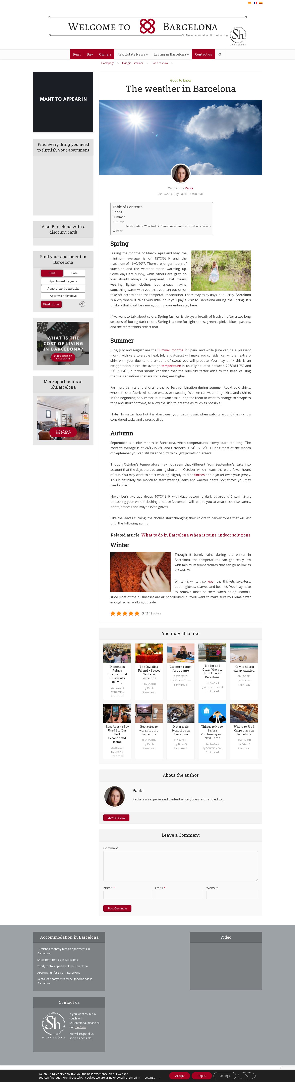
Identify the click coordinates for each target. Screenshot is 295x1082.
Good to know (180, 80)
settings (150, 1077)
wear (211, 581)
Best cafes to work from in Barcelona (149, 730)
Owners (105, 54)
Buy (90, 54)
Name (109, 888)
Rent (77, 54)
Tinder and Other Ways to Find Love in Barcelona (212, 671)
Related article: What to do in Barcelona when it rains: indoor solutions (168, 226)
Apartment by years (63, 281)
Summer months (170, 350)
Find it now (51, 304)
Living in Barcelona (170, 54)
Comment (110, 848)
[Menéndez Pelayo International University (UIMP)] (117, 653)
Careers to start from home (180, 668)
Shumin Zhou (182, 680)
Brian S (119, 752)
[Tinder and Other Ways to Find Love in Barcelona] (212, 652)
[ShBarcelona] (147, 27)
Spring (117, 212)
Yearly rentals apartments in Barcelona (62, 966)
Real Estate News (131, 54)
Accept (179, 1076)
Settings (225, 1076)
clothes (199, 475)
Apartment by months (63, 288)
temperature (171, 366)
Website (212, 888)
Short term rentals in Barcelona (57, 960)
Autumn (118, 222)
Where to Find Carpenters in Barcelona (244, 730)
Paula (189, 188)
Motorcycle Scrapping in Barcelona (180, 730)
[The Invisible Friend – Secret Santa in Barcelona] (149, 653)
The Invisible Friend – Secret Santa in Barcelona (149, 672)
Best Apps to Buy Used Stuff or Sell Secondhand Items (117, 734)
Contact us (203, 54)
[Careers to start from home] (180, 653)
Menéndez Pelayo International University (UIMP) (117, 674)
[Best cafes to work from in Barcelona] (149, 712)
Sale (74, 273)
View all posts (116, 817)
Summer (119, 217)
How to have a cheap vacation (244, 668)
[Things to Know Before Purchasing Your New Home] (212, 712)
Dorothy (119, 692)
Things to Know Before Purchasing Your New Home (212, 732)
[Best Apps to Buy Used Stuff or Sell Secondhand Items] (117, 712)
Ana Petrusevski (214, 687)
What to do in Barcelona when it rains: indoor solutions (195, 534)
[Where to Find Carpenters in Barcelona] (244, 712)
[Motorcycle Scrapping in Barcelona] (180, 712)
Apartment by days (63, 296)
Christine (245, 680)
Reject (202, 1076)
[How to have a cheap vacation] (244, 653)
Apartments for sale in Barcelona (58, 972)
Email (160, 888)
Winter (118, 231)
